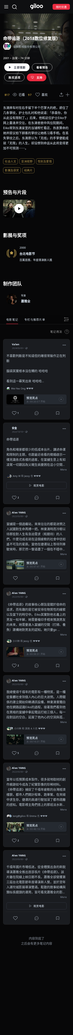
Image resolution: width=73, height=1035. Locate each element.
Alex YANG (19, 512)
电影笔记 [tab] (12, 319)
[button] (64, 344)
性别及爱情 (45, 161)
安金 (14, 428)
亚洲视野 (27, 161)
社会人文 (10, 161)
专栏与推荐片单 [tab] (34, 319)
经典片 (28, 170)
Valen (15, 344)
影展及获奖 (12, 170)
